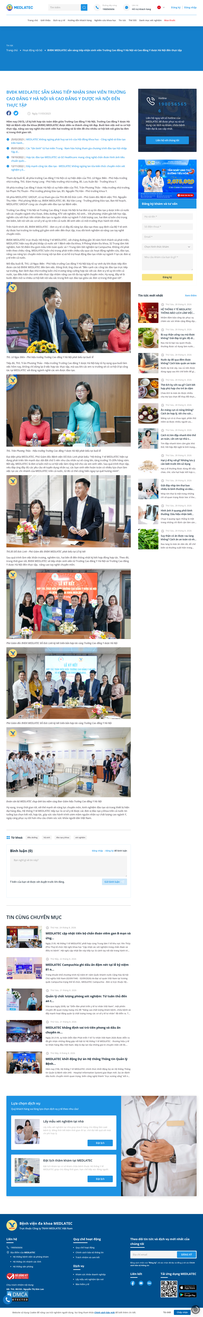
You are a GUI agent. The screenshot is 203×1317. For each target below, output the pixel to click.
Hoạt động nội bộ (32, 50)
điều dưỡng (32, 837)
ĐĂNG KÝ (186, 1254)
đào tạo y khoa (62, 837)
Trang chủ (12, 50)
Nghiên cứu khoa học (105, 20)
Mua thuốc (169, 20)
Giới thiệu (46, 20)
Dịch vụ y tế (59, 20)
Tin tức (122, 20)
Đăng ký (175, 7)
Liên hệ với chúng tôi (167, 140)
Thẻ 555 (133, 20)
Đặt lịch (100, 1143)
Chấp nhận (182, 1312)
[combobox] (167, 247)
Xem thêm (191, 295)
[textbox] (167, 247)
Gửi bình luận (112, 881)
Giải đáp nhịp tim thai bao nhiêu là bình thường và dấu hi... (176, 489)
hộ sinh (47, 837)
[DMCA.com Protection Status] (17, 1296)
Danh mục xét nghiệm (150, 20)
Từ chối (167, 1312)
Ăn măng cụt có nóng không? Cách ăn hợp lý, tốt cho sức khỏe (177, 413)
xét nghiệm (80, 837)
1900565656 (16, 1247)
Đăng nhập (190, 7)
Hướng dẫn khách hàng (80, 20)
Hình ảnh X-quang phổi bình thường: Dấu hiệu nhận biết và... (176, 514)
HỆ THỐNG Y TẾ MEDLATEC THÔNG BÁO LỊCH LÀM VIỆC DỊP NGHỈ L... (177, 313)
